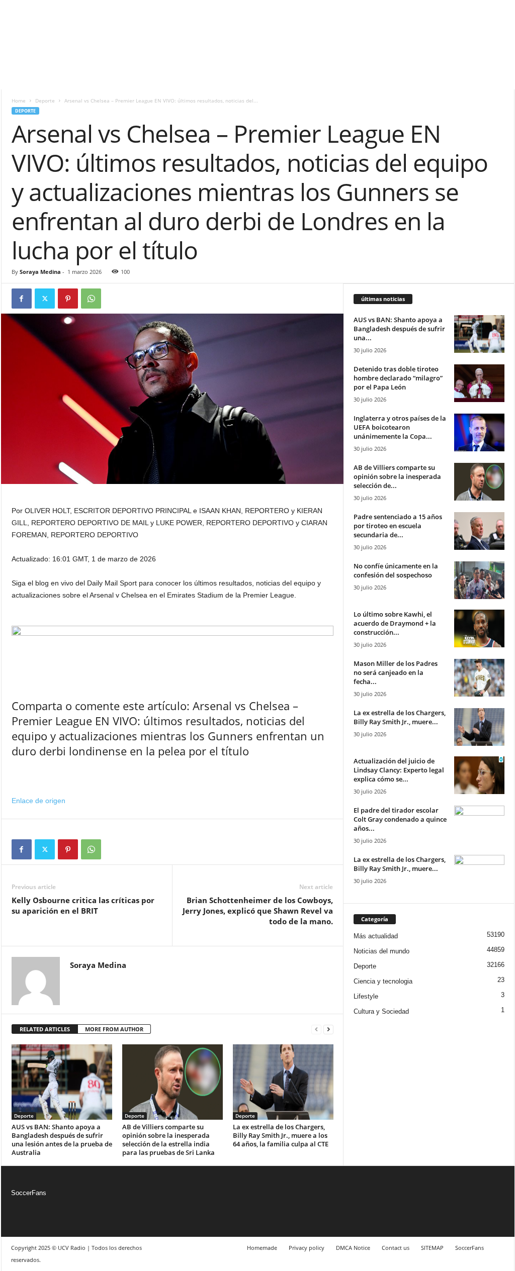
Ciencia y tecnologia (383, 981)
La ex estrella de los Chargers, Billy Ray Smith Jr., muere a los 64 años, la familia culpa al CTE (280, 1135)
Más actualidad (376, 936)
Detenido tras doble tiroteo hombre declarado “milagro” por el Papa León (398, 378)
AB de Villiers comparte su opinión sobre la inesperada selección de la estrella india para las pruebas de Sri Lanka (168, 1139)
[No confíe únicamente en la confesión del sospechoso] (479, 580)
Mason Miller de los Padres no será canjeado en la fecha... (396, 672)
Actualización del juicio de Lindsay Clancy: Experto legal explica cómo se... (399, 770)
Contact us (395, 1247)
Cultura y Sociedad (381, 1011)
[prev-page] (316, 1029)
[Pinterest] (68, 298)
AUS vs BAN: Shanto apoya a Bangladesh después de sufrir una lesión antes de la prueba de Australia (62, 1139)
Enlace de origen (38, 801)
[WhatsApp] (91, 298)
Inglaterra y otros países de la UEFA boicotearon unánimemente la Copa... (400, 427)
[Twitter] (45, 298)
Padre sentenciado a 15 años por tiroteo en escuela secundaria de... (398, 525)
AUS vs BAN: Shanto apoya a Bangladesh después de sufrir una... (399, 328)
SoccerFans (28, 1193)
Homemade (262, 1247)
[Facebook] (22, 298)
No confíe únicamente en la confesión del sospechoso (396, 570)
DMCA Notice (353, 1247)
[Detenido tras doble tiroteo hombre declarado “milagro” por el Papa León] (479, 383)
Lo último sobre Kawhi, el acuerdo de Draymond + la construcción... (395, 623)
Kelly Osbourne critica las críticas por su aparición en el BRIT (83, 905)
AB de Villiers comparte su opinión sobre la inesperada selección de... (397, 476)
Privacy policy (306, 1247)
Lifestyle (366, 996)
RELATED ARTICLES (45, 1029)
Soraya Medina (40, 271)
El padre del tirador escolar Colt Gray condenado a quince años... (400, 819)
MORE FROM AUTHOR (114, 1029)
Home (19, 100)
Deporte (45, 100)
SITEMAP (432, 1247)
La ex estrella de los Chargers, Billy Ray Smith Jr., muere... (400, 717)
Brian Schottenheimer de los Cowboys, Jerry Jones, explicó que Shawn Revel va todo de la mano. (258, 910)
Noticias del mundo (381, 951)
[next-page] (328, 1029)
